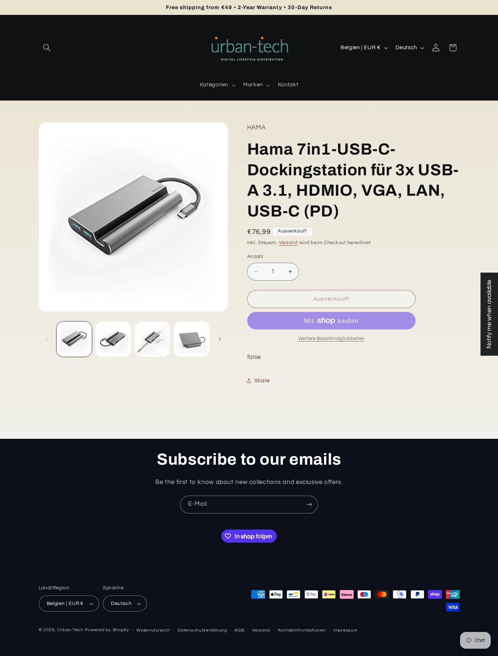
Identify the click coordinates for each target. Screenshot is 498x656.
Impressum (345, 630)
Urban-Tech (70, 630)
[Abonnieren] (309, 505)
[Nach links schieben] (47, 339)
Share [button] (262, 380)
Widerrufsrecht (153, 630)
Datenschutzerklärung (202, 630)
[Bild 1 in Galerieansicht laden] (74, 339)
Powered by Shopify (107, 630)
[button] (47, 47)
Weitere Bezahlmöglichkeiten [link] (331, 338)
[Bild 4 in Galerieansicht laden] (191, 339)
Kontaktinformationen (302, 630)
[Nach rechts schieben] (220, 339)
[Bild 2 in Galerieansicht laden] (113, 339)
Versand (288, 243)
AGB (239, 630)
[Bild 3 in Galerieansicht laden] (152, 339)
